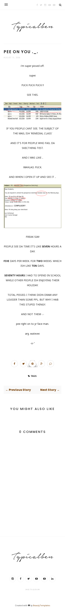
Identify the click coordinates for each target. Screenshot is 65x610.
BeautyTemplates (41, 605)
